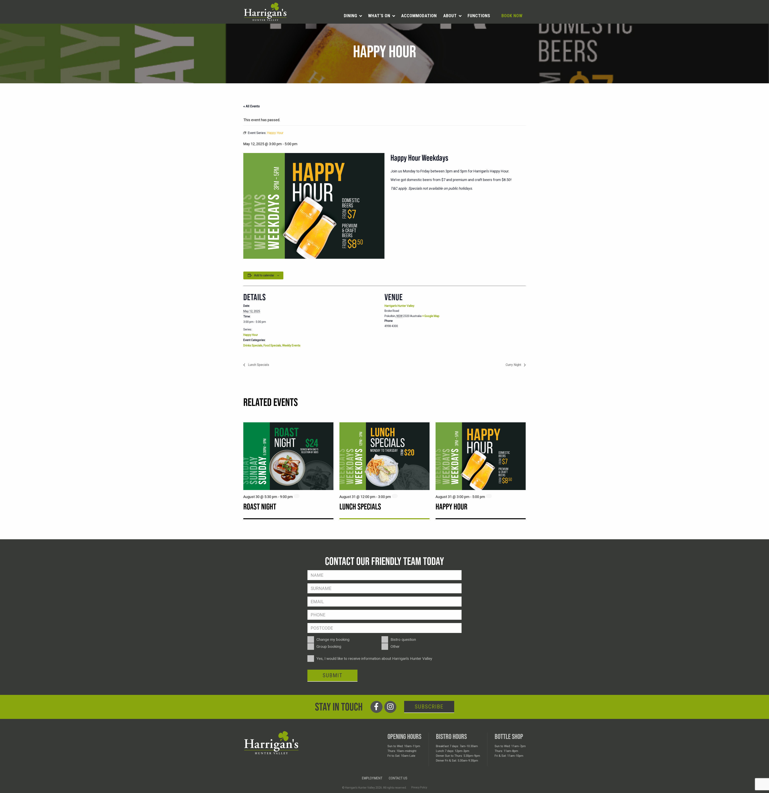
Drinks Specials (252, 345)
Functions (479, 15)
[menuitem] (353, 15)
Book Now (511, 15)
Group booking (328, 646)
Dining (350, 15)
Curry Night (514, 365)
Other (395, 646)
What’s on (379, 15)
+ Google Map (430, 316)
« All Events (251, 106)
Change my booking (332, 639)
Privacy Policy (419, 787)
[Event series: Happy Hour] (488, 496)
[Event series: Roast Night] (296, 496)
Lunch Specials (258, 365)
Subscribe (429, 706)
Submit (332, 675)
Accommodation (419, 15)
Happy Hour (250, 334)
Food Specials (272, 345)
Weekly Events (291, 345)
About (450, 15)
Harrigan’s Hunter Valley (399, 305)
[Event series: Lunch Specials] (394, 496)
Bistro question (403, 639)
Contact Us (398, 778)
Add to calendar (264, 275)
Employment (372, 778)
